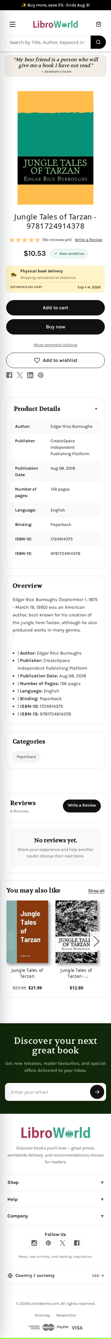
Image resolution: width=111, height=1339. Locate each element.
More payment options (55, 344)
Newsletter (66, 1315)
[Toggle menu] (12, 24)
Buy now (55, 327)
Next (96, 941)
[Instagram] (34, 1243)
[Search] (98, 42)
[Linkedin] (30, 375)
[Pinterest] (41, 375)
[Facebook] (9, 375)
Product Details (37, 409)
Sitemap (42, 1315)
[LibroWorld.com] (55, 1132)
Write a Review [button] (88, 239)
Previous (7, 941)
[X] (20, 375)
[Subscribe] (97, 1092)
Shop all (96, 890)
